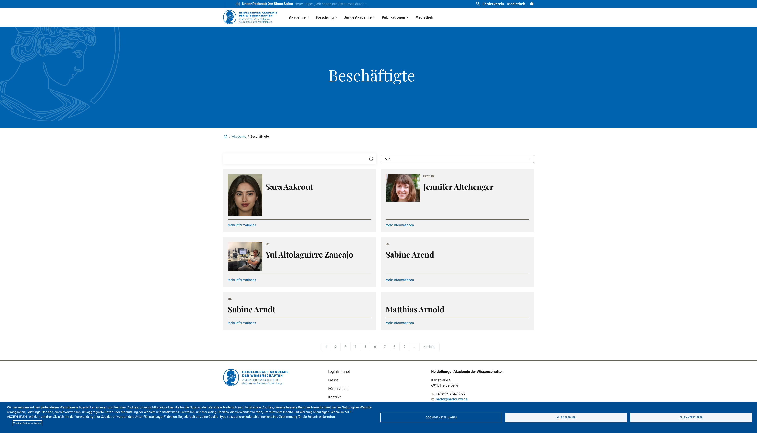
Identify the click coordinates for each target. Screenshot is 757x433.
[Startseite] (257, 377)
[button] (299, 17)
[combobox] (457, 159)
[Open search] (478, 4)
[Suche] (371, 159)
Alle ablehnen (566, 417)
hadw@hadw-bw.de (452, 399)
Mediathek (516, 4)
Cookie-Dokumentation (27, 423)
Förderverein (493, 4)
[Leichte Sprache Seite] (532, 4)
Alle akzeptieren (691, 417)
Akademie (239, 136)
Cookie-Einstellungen (441, 417)
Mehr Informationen (242, 225)
